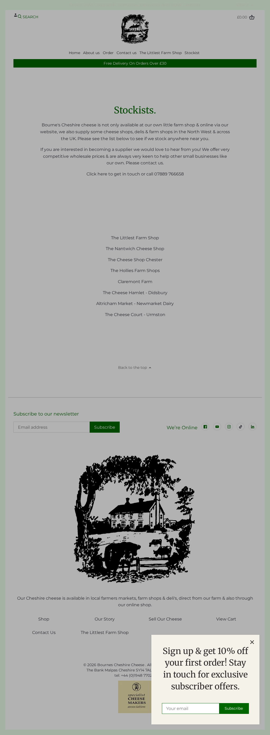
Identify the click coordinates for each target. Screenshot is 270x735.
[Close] (252, 642)
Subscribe (234, 708)
